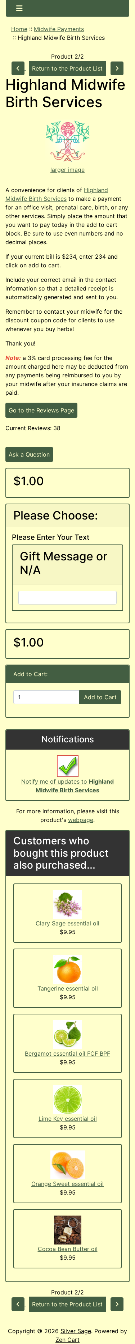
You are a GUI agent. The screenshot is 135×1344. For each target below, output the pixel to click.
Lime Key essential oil (68, 1118)
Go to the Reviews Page (41, 410)
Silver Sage (75, 1331)
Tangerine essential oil (67, 988)
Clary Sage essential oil (67, 923)
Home (19, 29)
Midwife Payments (59, 29)
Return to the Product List (67, 68)
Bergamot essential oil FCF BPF (67, 1053)
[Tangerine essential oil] (67, 968)
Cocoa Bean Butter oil (68, 1248)
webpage (80, 819)
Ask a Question (29, 454)
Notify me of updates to (67, 786)
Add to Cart (100, 697)
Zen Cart (67, 1339)
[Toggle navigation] (19, 8)
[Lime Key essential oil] (67, 1099)
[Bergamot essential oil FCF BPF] (67, 1034)
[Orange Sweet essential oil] (67, 1164)
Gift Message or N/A (63, 563)
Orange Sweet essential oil (67, 1183)
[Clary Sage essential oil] (67, 903)
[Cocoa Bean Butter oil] (67, 1229)
